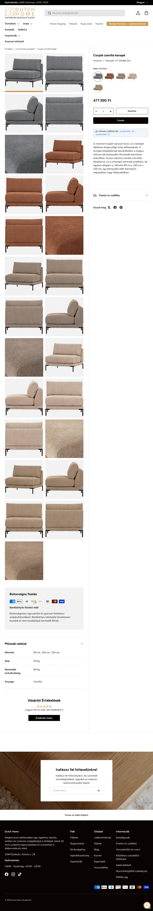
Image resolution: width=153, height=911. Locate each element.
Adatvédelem (123, 865)
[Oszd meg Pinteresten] (121, 207)
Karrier (99, 23)
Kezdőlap (9, 49)
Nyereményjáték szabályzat (131, 871)
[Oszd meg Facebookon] (115, 207)
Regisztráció (77, 843)
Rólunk (73, 23)
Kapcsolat (86, 23)
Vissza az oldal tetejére (76, 815)
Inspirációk (76, 861)
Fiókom (74, 837)
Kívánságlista (77, 849)
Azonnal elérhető (14, 41)
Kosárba (132, 111)
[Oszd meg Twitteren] (109, 207)
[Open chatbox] (147, 905)
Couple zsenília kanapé (47, 49)
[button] (146, 13)
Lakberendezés (102, 837)
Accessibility (101, 867)
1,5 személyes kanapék (25, 49)
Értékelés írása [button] (44, 717)
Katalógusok (123, 837)
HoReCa (22, 29)
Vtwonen (97, 60)
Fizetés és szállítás (126, 843)
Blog (96, 849)
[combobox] (85, 13)
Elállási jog (122, 877)
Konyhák (9, 29)
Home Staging (58, 23)
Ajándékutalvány (79, 855)
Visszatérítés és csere (128, 849)
